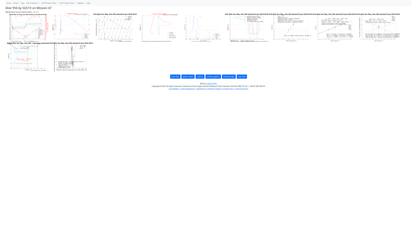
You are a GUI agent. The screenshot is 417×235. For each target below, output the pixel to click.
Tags (22, 3)
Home (8, 3)
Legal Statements (187, 89)
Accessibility (174, 89)
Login (88, 3)
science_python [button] (213, 76)
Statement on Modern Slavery (209, 89)
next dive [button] (242, 76)
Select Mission (32, 3)
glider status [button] (188, 76)
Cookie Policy (228, 89)
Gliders (16, 3)
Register (80, 3)
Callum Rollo (212, 83)
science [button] (200, 76)
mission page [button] (228, 76)
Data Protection (241, 89)
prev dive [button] (175, 76)
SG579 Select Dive (48, 3)
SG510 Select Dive (66, 3)
